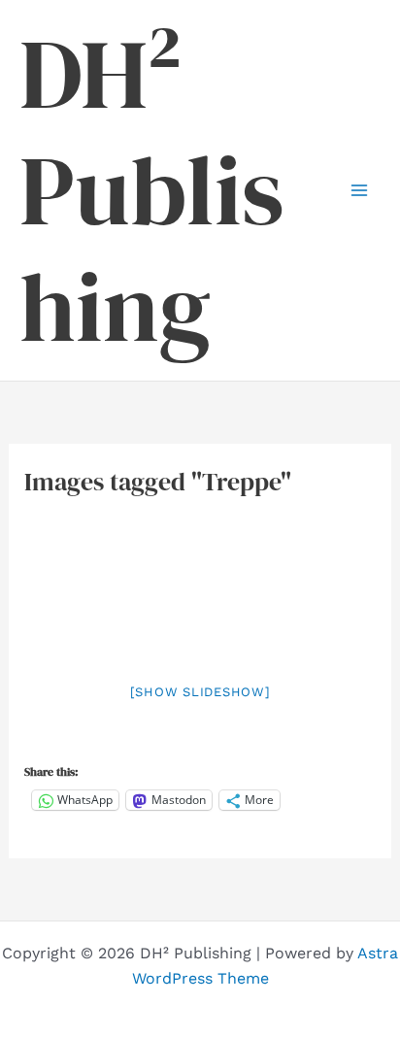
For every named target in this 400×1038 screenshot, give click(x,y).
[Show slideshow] (200, 692)
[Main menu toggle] (359, 190)
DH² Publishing (151, 190)
